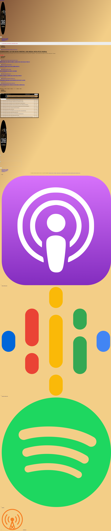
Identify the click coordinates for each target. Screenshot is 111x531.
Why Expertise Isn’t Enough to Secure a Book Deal (12, 84)
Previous (2, 88)
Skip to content (2, 0)
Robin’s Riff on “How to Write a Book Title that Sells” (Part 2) (15, 61)
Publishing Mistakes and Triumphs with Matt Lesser (12, 80)
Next (21, 88)
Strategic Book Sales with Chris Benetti (9, 66)
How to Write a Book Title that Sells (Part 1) (11, 75)
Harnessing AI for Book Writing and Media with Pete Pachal (23, 51)
